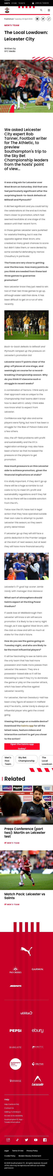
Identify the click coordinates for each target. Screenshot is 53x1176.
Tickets (21, 3)
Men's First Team (8, 761)
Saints (7, 3)
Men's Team (11, 25)
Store (14, 3)
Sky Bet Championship (26, 759)
